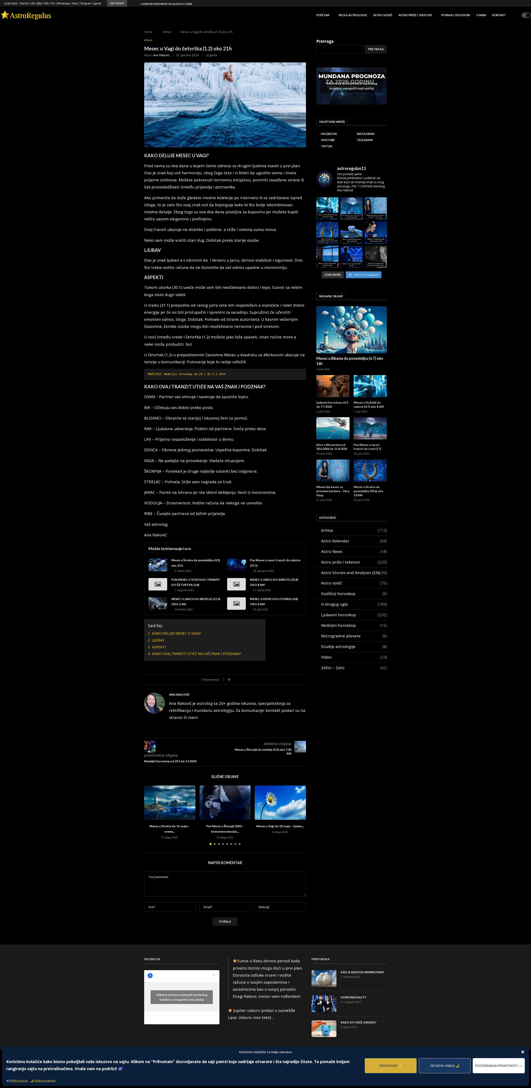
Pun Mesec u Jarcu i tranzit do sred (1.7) (367, 447)
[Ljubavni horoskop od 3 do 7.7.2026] (333, 386)
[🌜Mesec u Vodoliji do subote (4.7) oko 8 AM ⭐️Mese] (327, 208)
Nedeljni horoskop (354, 625)
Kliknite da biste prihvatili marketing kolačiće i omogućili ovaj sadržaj (351, 86)
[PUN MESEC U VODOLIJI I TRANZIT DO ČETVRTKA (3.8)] (158, 584)
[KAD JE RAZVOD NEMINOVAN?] (324, 978)
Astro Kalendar (354, 541)
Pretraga (325, 41)
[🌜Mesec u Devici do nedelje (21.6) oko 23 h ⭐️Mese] (327, 257)
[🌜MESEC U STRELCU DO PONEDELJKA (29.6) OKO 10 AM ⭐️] (327, 232)
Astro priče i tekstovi (415, 15)
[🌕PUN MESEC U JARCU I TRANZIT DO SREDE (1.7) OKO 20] (352, 208)
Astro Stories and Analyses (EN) (354, 572)
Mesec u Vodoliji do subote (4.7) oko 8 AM (369, 404)
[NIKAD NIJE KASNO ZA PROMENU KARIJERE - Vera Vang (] (376, 208)
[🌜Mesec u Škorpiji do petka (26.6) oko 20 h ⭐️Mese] (352, 232)
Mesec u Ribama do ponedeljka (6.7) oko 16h (349, 361)
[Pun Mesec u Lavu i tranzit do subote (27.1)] (236, 565)
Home (148, 32)
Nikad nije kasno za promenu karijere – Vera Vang (332, 491)
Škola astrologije (353, 15)
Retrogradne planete (354, 636)
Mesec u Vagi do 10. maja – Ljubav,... (280, 826)
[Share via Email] (250, 680)
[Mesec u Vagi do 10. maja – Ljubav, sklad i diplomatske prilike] (280, 803)
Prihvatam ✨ (390, 1065)
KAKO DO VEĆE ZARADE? (358, 1022)
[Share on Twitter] (241, 680)
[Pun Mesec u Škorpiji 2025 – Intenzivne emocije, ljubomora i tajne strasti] (225, 803)
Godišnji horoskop (354, 593)
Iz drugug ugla (354, 604)
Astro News (354, 551)
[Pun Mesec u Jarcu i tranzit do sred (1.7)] (370, 428)
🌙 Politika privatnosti (43, 1080)
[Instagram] (511, 3)
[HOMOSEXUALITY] (324, 1003)
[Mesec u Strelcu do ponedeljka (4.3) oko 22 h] (158, 565)
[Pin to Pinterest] (246, 680)
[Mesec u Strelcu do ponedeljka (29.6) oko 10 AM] (370, 471)
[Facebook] (507, 3)
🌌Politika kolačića (17, 1080)
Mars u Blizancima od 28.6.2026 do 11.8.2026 (331, 447)
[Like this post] (232, 680)
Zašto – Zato (354, 667)
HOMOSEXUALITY (353, 997)
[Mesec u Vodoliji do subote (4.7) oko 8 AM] (370, 386)
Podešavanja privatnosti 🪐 (499, 1065)
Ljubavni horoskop (354, 614)
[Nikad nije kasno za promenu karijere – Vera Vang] (333, 471)
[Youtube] (516, 3)
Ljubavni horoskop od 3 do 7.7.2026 (332, 404)
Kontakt (499, 15)
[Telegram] (521, 3)
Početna (322, 15)
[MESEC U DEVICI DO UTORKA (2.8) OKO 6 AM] (236, 603)
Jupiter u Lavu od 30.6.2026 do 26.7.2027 (167, 3)
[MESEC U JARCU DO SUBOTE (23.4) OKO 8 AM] (236, 584)
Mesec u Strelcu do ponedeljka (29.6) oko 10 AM (368, 491)
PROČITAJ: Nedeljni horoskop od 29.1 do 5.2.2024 (186, 374)
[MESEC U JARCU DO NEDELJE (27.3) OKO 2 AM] (158, 603)
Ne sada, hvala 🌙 (444, 1065)
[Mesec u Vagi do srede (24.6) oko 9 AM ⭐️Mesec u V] (376, 232)
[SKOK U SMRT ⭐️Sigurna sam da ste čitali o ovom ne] (376, 257)
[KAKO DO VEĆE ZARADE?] (324, 1028)
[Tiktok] (526, 3)
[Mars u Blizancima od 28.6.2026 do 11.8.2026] (333, 428)
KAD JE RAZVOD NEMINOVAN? (362, 972)
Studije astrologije (354, 646)
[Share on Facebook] (237, 680)
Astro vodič (382, 15)
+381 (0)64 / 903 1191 (42, 3)
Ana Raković (161, 55)
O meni (481, 15)
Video (354, 657)
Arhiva (167, 32)
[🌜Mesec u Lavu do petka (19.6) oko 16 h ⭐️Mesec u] (352, 257)
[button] (523, 1052)
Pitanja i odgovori (455, 15)
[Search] (517, 15)
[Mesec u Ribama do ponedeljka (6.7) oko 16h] (351, 329)
